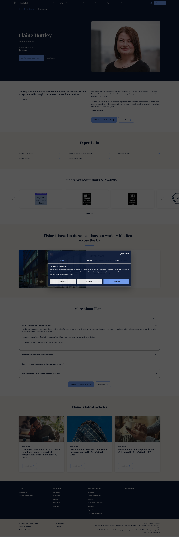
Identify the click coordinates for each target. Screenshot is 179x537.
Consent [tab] (61, 260)
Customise (88, 281)
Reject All (63, 281)
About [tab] (117, 260)
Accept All (116, 281)
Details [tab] (89, 260)
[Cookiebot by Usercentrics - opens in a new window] (121, 254)
